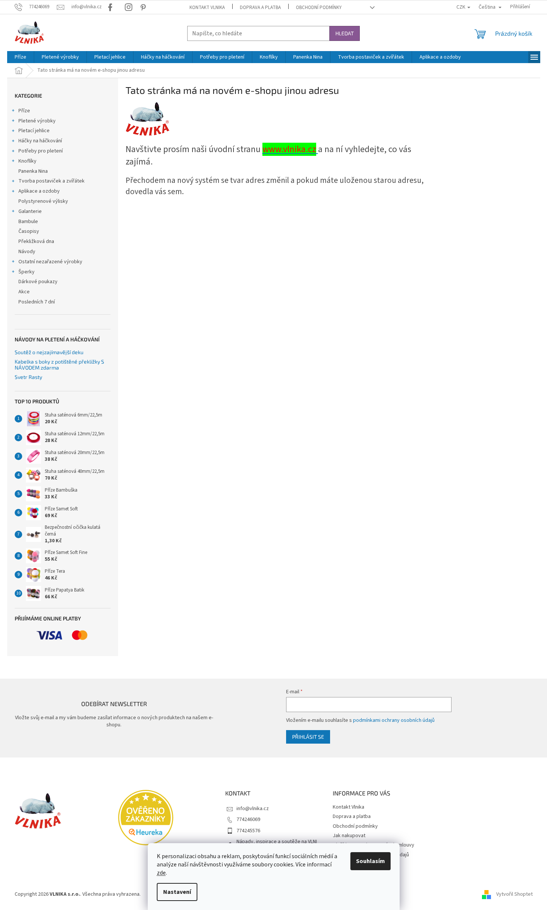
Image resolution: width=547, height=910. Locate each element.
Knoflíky (27, 161)
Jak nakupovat (349, 835)
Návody (26, 251)
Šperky (26, 272)
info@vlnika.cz (252, 808)
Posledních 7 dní (36, 302)
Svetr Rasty (28, 377)
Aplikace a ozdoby (39, 191)
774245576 (248, 831)
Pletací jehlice (34, 130)
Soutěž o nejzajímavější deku (49, 352)
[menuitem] (20, 57)
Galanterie (30, 211)
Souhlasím (370, 861)
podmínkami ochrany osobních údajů (394, 720)
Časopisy (28, 231)
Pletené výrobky (37, 121)
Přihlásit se (308, 736)
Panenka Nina (33, 171)
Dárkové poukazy (38, 281)
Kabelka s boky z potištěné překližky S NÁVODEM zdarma (59, 364)
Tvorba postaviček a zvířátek (51, 181)
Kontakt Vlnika (207, 7)
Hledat (344, 33)
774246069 (248, 819)
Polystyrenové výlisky (43, 201)
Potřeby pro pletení (40, 151)
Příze (24, 111)
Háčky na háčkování (40, 141)
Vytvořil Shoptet (514, 894)
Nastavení (177, 892)
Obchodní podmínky (319, 7)
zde (161, 873)
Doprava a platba (260, 7)
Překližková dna (36, 241)
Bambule (28, 221)
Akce (24, 292)
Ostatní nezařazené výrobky (50, 262)
